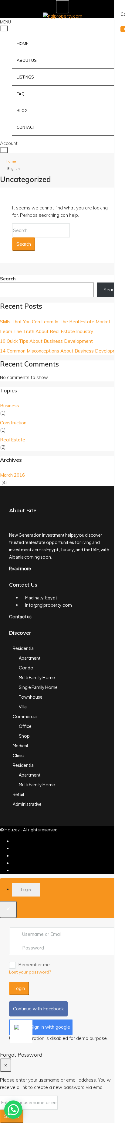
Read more (20, 568)
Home (22, 43)
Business (9, 406)
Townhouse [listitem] (30, 697)
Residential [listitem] (24, 648)
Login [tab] (26, 889)
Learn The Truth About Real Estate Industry (46, 331)
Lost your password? (30, 972)
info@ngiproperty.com (48, 605)
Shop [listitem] (24, 736)
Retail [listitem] (18, 794)
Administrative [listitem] (27, 804)
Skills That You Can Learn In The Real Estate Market (55, 322)
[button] (13, 1109)
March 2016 (12, 475)
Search (23, 244)
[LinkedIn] (13, 863)
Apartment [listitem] (30, 658)
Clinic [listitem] (18, 755)
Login (19, 988)
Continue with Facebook (38, 1009)
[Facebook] (13, 841)
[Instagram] (13, 855)
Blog (22, 110)
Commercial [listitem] (25, 716)
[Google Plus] (13, 870)
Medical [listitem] (20, 745)
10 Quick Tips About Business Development (46, 341)
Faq (21, 93)
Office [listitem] (25, 726)
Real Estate (12, 440)
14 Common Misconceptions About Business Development (62, 351)
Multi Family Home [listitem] (37, 677)
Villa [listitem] (23, 706)
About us (27, 60)
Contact (26, 127)
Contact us (20, 616)
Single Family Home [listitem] (38, 687)
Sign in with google (50, 1027)
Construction (13, 423)
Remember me (34, 964)
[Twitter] (13, 848)
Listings (25, 77)
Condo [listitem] (26, 667)
